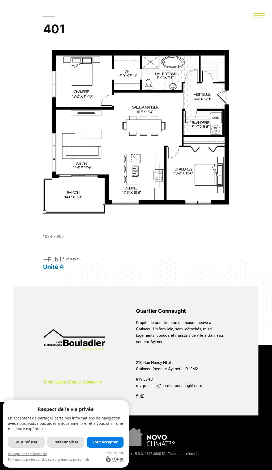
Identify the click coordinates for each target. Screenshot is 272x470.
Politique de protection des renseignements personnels (49, 459)
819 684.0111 (147, 379)
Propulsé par (114, 453)
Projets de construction (156, 322)
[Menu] (259, 15)
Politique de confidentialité (27, 454)
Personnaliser (65, 441)
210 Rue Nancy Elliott (154, 362)
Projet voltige (55, 382)
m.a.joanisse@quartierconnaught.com (169, 385)
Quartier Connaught (85, 382)
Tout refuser (26, 441)
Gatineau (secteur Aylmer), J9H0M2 (167, 369)
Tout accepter (105, 441)
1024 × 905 (53, 236)
